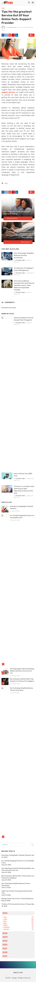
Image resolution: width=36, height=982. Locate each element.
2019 (4, 956)
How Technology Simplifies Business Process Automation (24, 255)
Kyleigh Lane (12, 27)
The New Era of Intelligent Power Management (24, 269)
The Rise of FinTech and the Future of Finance (16, 904)
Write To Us (18, 973)
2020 (5, 952)
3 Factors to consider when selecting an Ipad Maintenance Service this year (24, 489)
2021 (4, 948)
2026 (5, 913)
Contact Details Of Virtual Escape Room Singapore (23, 319)
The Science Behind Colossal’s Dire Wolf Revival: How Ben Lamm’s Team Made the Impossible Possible (24, 285)
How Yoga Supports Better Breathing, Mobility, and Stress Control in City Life (22, 671)
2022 (4, 944)
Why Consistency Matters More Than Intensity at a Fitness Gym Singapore (22, 680)
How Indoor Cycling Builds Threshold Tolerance (21, 507)
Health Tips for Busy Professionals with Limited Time (17, 892)
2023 (4, 941)
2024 (5, 937)
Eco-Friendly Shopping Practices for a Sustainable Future (22, 516)
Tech (3, 8)
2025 (5, 933)
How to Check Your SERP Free (23, 475)
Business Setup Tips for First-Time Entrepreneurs (18, 898)
